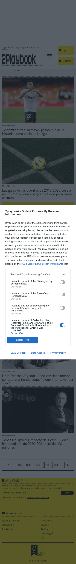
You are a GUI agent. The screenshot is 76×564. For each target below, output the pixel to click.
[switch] (62, 282)
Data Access (38, 352)
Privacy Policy (58, 352)
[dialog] (38, 282)
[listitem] (38, 274)
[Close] (69, 211)
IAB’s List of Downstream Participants (42, 263)
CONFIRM (22, 340)
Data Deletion (18, 352)
